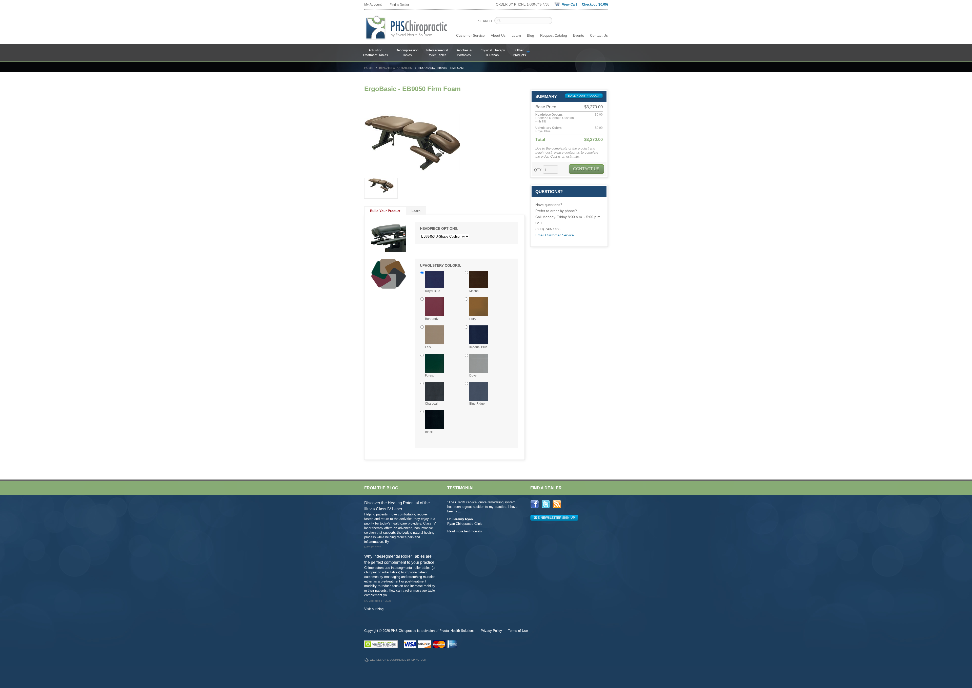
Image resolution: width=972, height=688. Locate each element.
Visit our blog (373, 609)
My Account (373, 4)
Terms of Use (518, 631)
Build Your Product (385, 211)
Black (429, 431)
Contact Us (599, 35)
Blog (530, 35)
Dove (473, 375)
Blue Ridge (477, 403)
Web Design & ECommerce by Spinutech (398, 659)
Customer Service (470, 35)
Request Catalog (553, 35)
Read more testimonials (464, 531)
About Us (498, 35)
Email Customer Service (554, 235)
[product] (381, 188)
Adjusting (375, 53)
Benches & (464, 53)
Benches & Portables (395, 68)
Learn (516, 35)
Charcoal (431, 403)
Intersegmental (437, 53)
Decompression (407, 53)
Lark (428, 347)
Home (368, 68)
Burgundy (431, 318)
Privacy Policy (491, 631)
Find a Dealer (399, 5)
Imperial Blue (478, 347)
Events (578, 35)
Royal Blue (432, 291)
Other (519, 53)
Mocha (474, 291)
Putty (472, 319)
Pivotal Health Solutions (457, 631)
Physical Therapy (492, 53)
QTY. (538, 170)
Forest (429, 375)
